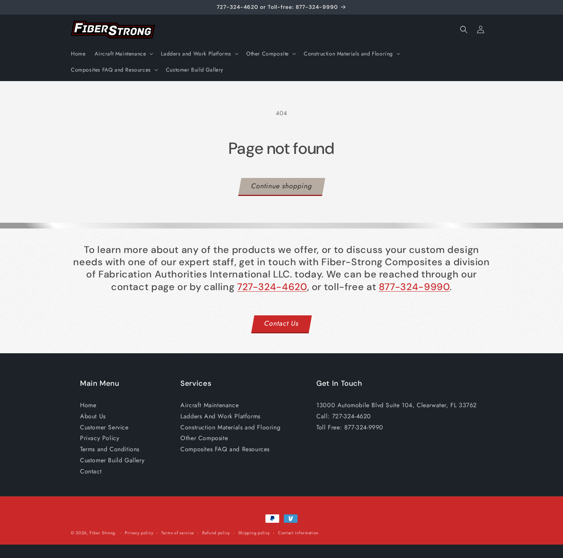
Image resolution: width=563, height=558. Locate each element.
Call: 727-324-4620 (343, 416)
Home (88, 405)
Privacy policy (139, 532)
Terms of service (177, 532)
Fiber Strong (102, 533)
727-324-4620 (272, 287)
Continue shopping (281, 186)
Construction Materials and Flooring (230, 427)
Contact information (298, 532)
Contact (90, 471)
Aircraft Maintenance (209, 405)
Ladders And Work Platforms (220, 416)
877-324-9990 (414, 287)
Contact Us (281, 323)
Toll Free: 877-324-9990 (349, 427)
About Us (93, 416)
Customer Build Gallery (112, 460)
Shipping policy (254, 532)
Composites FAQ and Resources (225, 449)
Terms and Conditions (109, 449)
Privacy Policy (99, 438)
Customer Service (104, 427)
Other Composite (204, 438)
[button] (123, 54)
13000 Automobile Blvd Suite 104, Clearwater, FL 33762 (396, 405)
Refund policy (216, 532)
